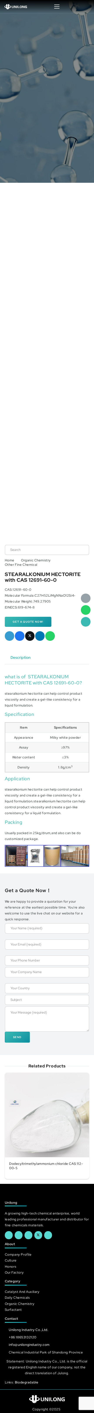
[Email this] (9, 636)
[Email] (86, 598)
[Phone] (86, 622)
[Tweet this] (30, 636)
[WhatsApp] (86, 610)
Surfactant (13, 1310)
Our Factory (14, 1272)
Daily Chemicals (17, 1297)
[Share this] (19, 636)
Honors (10, 1266)
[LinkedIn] (19, 1235)
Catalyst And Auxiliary (22, 1292)
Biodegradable (26, 1382)
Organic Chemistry (36, 560)
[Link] (15, 6)
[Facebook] (9, 1235)
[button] (86, 6)
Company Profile (18, 1254)
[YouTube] (28, 1235)
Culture (11, 1260)
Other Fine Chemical (21, 564)
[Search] (81, 550)
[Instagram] (48, 1235)
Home (9, 560)
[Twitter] (38, 1235)
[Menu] (57, 6)
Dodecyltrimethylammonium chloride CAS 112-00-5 (46, 1166)
